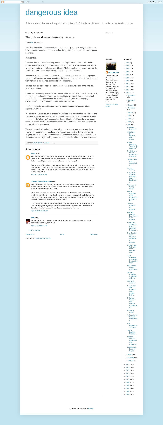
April (129, 125)
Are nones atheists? (131, 282)
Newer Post (30, 234)
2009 (128, 382)
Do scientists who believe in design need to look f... (131, 290)
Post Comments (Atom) (43, 238)
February (131, 358)
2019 (128, 84)
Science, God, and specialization (132, 162)
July (129, 116)
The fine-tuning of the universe (131, 206)
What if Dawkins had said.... (132, 332)
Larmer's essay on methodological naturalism (132, 340)
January (131, 361)
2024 (128, 69)
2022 (128, 75)
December (131, 95)
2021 (128, 78)
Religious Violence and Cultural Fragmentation (132, 302)
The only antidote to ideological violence (132, 275)
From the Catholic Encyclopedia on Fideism (132, 216)
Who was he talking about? (131, 187)
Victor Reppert (113, 72)
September (131, 108)
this (31, 42)
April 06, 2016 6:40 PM (39, 174)
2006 (128, 391)
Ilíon (32, 218)
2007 (128, 388)
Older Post (93, 234)
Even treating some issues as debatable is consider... (132, 237)
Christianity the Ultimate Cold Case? (131, 135)
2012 (128, 373)
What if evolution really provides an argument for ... (132, 196)
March (130, 355)
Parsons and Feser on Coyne (131, 349)
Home (62, 234)
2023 (128, 72)
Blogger (90, 408)
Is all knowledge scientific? (132, 325)
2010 (128, 379)
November (131, 100)
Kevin (33, 154)
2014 (128, 367)
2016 (128, 93)
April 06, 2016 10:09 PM (39, 211)
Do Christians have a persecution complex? (132, 153)
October (131, 105)
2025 (128, 66)
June (130, 119)
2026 (128, 63)
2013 (128, 370)
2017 (128, 90)
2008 (128, 385)
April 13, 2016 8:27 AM (39, 226)
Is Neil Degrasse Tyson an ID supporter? (132, 145)
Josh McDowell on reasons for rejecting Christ (132, 259)
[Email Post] (54, 142)
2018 (128, 87)
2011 (128, 376)
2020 (128, 81)
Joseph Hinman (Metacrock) (41, 181)
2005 (128, 394)
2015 (128, 364)
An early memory (131, 169)
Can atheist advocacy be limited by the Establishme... (132, 177)
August (130, 113)
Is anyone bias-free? (131, 128)
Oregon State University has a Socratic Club (132, 249)
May (129, 122)
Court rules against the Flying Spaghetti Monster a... (132, 226)
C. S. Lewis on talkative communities (132, 317)
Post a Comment (34, 230)
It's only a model (130, 311)
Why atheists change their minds (132, 267)
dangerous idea (51, 12)
